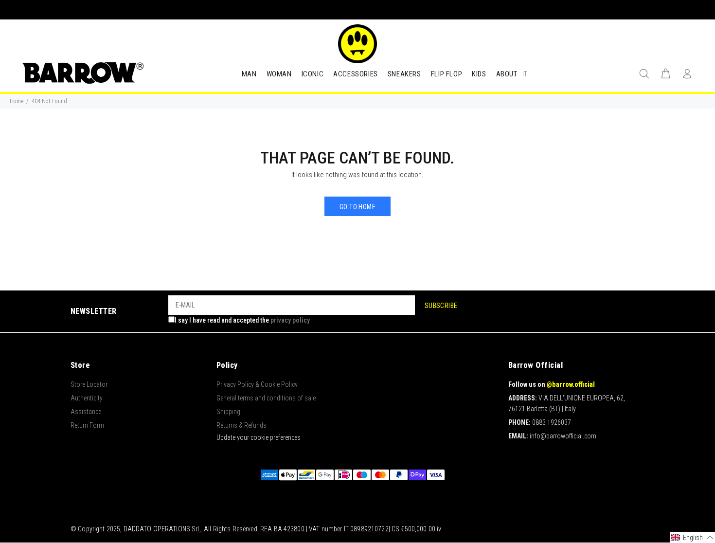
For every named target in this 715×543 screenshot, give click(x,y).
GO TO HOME (357, 207)
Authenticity (87, 398)
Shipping (228, 412)
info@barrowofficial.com (563, 436)
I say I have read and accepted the (242, 320)
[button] (692, 537)
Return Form (87, 425)
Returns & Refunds (241, 425)
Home (16, 101)
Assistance (86, 412)
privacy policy (290, 320)
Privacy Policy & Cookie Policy (257, 384)
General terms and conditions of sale (266, 398)
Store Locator (89, 384)
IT (524, 74)
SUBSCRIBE (441, 305)
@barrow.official (571, 384)
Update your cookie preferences (258, 437)
